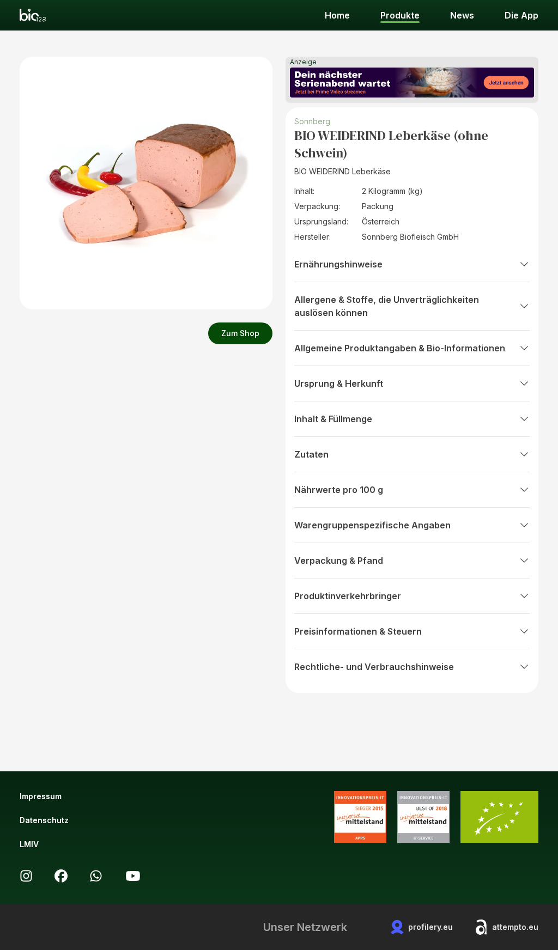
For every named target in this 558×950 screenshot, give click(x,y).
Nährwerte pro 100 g (338, 489)
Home (337, 15)
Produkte (400, 15)
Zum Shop (240, 333)
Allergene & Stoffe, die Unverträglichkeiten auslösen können (386, 306)
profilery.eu (430, 926)
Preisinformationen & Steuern (358, 631)
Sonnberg (312, 121)
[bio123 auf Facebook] (61, 875)
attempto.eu (515, 926)
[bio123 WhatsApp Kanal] (95, 875)
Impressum (41, 796)
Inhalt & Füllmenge (333, 418)
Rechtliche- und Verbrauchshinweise (374, 666)
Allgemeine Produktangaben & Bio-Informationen (399, 348)
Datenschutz (44, 820)
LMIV (29, 844)
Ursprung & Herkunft (338, 383)
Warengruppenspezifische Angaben (372, 525)
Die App (521, 15)
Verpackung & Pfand (338, 560)
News (462, 15)
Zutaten (311, 454)
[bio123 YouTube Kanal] (133, 875)
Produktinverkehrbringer (347, 595)
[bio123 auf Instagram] (26, 875)
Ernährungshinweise (338, 264)
